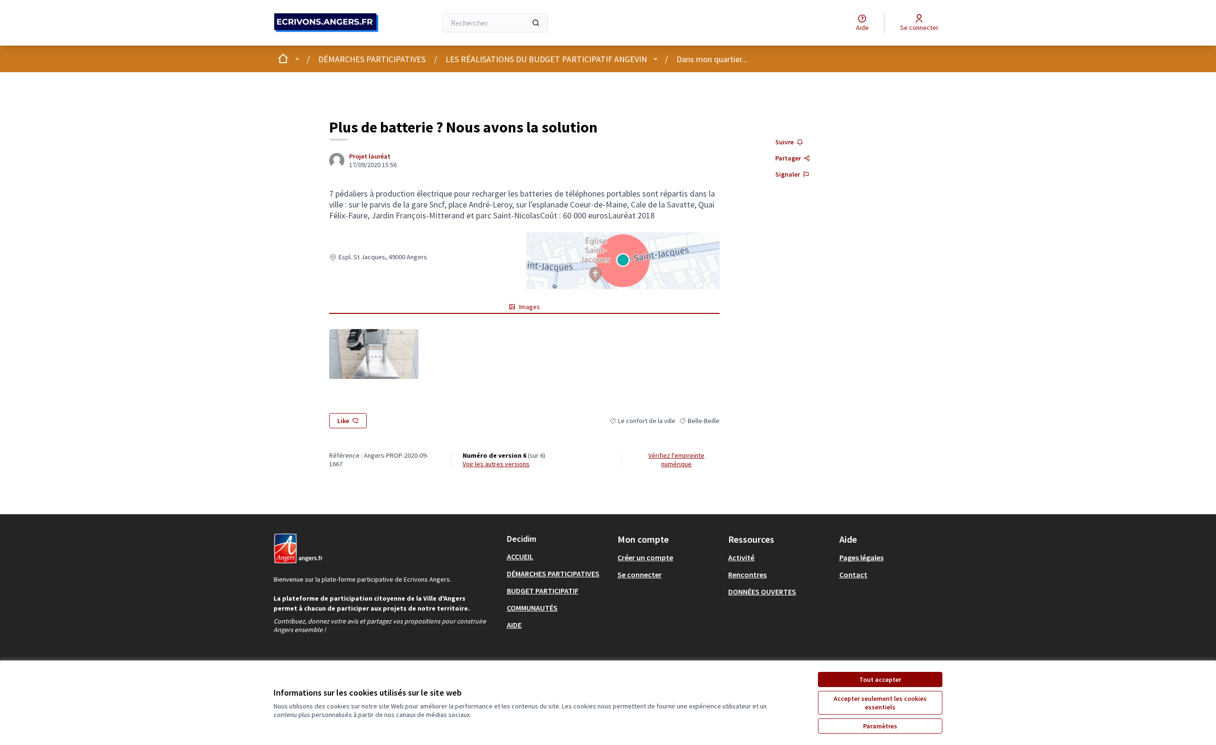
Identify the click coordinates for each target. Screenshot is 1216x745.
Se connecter (640, 574)
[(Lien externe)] (373, 354)
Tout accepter (880, 679)
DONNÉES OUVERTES (762, 591)
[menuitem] (558, 556)
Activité (741, 557)
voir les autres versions (496, 464)
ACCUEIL (520, 556)
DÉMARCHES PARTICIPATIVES (372, 59)
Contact (853, 574)
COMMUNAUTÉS (532, 608)
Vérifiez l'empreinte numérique (676, 459)
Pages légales (861, 557)
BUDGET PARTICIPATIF (543, 590)
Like (343, 420)
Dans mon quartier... (712, 59)
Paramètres (880, 726)
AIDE (514, 625)
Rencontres (747, 574)
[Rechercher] (535, 23)
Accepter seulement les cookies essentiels (880, 702)
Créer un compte (645, 557)
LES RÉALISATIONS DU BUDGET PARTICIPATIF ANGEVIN (546, 59)
